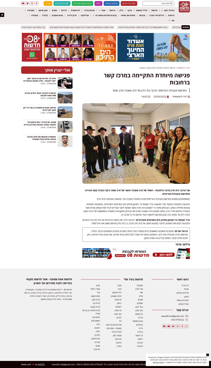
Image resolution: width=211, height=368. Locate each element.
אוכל (103, 10)
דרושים (171, 15)
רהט (98, 324)
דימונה (140, 339)
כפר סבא (117, 314)
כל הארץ (118, 310)
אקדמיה (30, 10)
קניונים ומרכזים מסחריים (105, 15)
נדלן (121, 10)
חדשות (154, 10)
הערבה (140, 342)
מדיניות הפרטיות (158, 362)
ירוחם (119, 303)
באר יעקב (139, 306)
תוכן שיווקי (42, 10)
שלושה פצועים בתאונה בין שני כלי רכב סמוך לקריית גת (39, 108)
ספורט (54, 10)
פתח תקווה (95, 296)
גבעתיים (139, 324)
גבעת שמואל (137, 321)
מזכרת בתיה (116, 331)
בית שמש (139, 314)
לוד (120, 321)
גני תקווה (139, 335)
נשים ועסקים (57, 15)
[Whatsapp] (187, 326)
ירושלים (118, 306)
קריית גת (96, 303)
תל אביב (96, 349)
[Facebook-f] (36, 3)
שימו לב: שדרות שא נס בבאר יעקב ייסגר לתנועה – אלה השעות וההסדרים (39, 79)
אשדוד (140, 299)
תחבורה (34, 15)
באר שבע (139, 310)
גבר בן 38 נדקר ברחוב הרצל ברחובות (32, 27)
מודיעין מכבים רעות (113, 324)
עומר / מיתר (95, 289)
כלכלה (45, 15)
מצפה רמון (117, 335)
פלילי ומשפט (141, 10)
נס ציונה (118, 339)
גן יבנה (140, 331)
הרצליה (140, 346)
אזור (141, 292)
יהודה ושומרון (116, 296)
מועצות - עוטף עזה (113, 328)
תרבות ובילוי (89, 10)
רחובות (97, 327)
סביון (98, 285)
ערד (98, 292)
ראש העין (96, 317)
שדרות (97, 342)
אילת (141, 296)
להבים (118, 317)
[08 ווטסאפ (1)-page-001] (32, 61)
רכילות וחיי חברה (156, 15)
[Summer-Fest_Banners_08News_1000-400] (80, 61)
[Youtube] (23, 3)
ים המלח (118, 299)
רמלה (98, 331)
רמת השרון (95, 338)
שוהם (98, 345)
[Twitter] (27, 3)
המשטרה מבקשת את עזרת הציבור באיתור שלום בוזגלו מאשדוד (41, 138)
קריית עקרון (95, 306)
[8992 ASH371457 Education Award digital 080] (153, 61)
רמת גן (97, 335)
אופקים (140, 285)
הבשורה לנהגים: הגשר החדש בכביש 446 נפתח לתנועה (40, 94)
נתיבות (118, 342)
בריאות (112, 10)
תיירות (64, 10)
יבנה (119, 289)
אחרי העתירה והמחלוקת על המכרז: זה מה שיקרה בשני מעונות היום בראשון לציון (83, 27)
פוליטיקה (85, 15)
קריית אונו (96, 299)
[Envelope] (164, 326)
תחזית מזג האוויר (128, 15)
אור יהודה (139, 289)
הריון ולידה (72, 15)
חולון (119, 285)
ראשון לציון (95, 320)
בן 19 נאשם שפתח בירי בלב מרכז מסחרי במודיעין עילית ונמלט (144, 27)
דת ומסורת (75, 10)
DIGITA (41, 364)
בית (188, 67)
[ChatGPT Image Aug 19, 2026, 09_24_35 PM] (136, 258)
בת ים (140, 317)
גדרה (141, 328)
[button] (2, 15)
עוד (172, 20)
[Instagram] (32, 3)
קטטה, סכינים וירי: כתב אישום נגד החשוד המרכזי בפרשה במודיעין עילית (40, 123)
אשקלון (140, 303)
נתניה (119, 346)
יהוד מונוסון (116, 292)
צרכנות (142, 15)
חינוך (129, 10)
